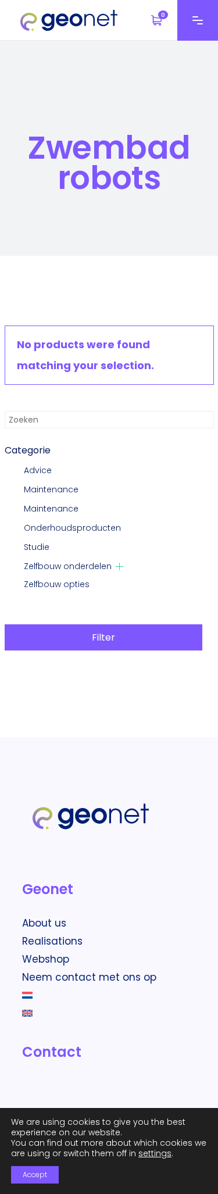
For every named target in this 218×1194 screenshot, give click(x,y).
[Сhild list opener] (119, 566)
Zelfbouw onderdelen (68, 566)
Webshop (45, 959)
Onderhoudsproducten (72, 528)
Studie (36, 547)
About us (44, 923)
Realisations (52, 941)
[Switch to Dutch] (31, 995)
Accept (35, 1174)
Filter (103, 637)
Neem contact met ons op (89, 977)
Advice (38, 470)
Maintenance (51, 489)
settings (154, 1153)
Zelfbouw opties (57, 584)
